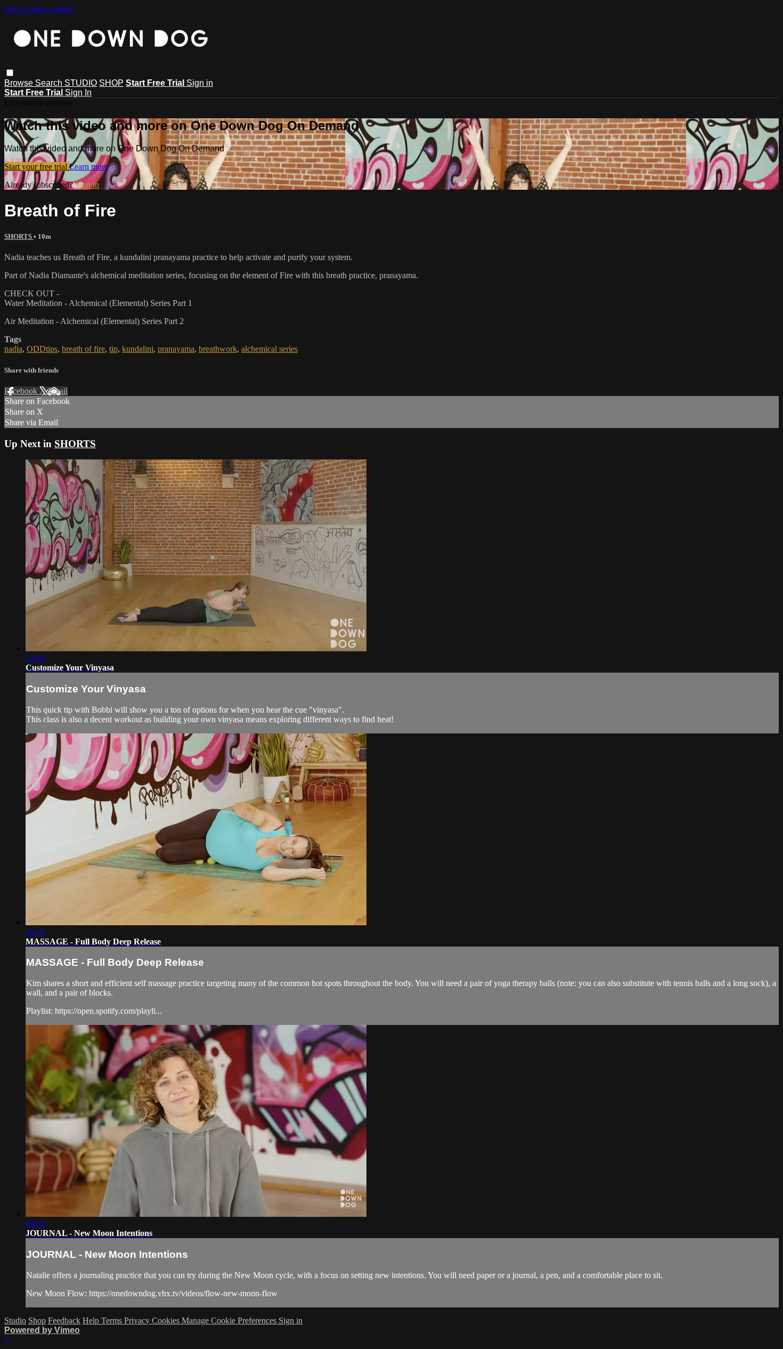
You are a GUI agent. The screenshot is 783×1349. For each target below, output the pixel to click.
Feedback (64, 1320)
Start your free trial (36, 166)
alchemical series (269, 348)
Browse (19, 82)
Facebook (21, 390)
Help (92, 1320)
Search (49, 82)
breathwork (218, 348)
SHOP (111, 82)
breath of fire (83, 348)
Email (58, 390)
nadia (13, 348)
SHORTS (19, 236)
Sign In (78, 92)
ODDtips (42, 348)
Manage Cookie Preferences (230, 1320)
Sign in (199, 82)
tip (113, 348)
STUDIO (80, 82)
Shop (37, 1320)
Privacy (138, 1320)
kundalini (137, 348)
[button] (9, 72)
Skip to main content (39, 8)
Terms (112, 1320)
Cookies (167, 1320)
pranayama (176, 348)
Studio (15, 1320)
